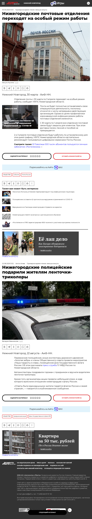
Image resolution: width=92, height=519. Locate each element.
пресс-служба (50, 365)
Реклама (51, 463)
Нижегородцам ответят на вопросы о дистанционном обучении (36, 215)
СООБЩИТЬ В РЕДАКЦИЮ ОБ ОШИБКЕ (57, 468)
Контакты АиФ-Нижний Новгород (29, 468)
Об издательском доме (26, 463)
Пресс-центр (41, 463)
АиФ (16, 82)
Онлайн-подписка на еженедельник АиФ (32, 465)
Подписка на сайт (57, 465)
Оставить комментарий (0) (72, 156)
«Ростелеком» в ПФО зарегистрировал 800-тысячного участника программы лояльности (46, 222)
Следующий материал (47, 512)
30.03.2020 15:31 (7, 10)
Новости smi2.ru (10, 256)
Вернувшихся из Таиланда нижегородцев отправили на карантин (37, 207)
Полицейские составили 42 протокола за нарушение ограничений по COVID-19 (42, 199)
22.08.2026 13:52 (8, 263)
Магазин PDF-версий (64, 463)
